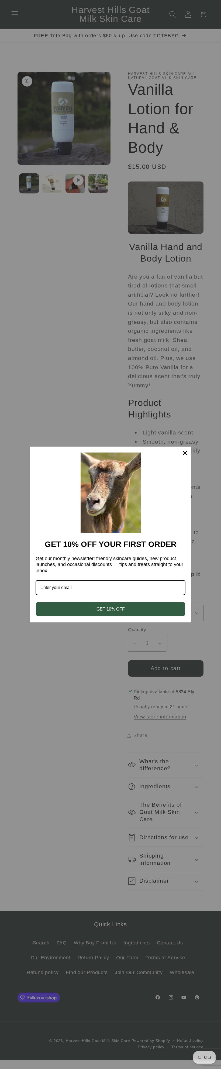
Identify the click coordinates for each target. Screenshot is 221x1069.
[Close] (184, 453)
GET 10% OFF (110, 609)
